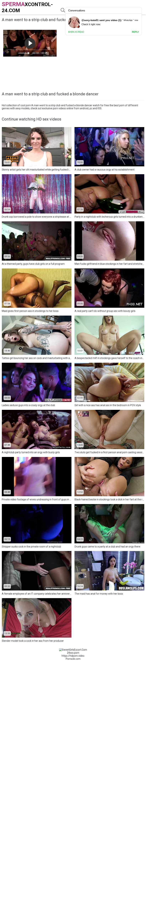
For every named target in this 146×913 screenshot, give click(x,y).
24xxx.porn (73, 652)
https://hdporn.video (73, 655)
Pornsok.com (73, 658)
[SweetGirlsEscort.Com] (73, 649)
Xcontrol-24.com (27, 7)
